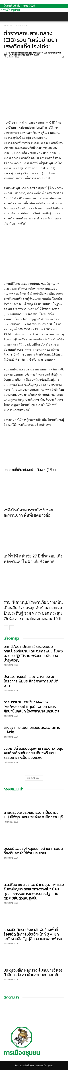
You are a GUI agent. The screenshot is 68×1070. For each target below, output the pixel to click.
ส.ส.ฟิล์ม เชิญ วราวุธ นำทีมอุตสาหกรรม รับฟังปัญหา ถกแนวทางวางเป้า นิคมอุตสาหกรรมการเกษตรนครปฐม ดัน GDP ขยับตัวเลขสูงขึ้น (34, 891)
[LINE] (24, 61)
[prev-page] (6, 627)
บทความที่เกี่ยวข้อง (17, 470)
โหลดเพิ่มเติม (33, 777)
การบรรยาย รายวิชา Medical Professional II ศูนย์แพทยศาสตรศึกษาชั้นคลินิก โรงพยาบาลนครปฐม (31, 706)
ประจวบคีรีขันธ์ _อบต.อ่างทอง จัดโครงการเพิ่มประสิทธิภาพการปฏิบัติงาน (31, 681)
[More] (41, 61)
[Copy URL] (32, 61)
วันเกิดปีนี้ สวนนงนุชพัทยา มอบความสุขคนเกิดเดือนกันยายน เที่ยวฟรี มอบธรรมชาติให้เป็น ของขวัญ (33, 753)
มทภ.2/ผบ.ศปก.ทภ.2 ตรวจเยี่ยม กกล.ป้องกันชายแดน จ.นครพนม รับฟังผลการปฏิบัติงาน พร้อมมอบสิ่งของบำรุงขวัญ (33, 653)
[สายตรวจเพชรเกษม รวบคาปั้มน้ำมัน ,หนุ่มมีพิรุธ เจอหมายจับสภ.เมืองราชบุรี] (34, 801)
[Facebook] (7, 61)
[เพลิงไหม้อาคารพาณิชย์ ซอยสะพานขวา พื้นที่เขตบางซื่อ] (34, 488)
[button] (6, 16)
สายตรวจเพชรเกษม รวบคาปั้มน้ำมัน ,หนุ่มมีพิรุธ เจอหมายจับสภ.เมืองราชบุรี (33, 815)
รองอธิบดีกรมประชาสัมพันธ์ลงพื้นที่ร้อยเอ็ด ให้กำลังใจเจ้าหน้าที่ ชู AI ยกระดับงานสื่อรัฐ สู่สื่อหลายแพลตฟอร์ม (33, 934)
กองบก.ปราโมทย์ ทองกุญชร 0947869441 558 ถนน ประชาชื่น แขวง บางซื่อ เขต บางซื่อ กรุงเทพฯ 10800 (32, 53)
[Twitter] (15, 61)
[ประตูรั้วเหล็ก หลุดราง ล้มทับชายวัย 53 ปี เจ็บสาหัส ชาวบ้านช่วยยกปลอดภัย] (34, 959)
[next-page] (11, 627)
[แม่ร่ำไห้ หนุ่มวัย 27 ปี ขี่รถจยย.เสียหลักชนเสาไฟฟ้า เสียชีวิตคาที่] (34, 535)
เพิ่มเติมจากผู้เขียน (43, 470)
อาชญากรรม (22, 25)
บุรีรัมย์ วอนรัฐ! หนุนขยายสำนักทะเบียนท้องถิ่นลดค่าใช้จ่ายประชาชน (33, 851)
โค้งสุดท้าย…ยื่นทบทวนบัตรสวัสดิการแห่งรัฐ (32, 730)
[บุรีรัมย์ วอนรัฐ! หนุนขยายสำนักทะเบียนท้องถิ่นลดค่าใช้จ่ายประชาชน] (34, 837)
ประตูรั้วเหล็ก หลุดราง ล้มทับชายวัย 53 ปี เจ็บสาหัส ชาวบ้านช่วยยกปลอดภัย (33, 972)
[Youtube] (8, 1059)
